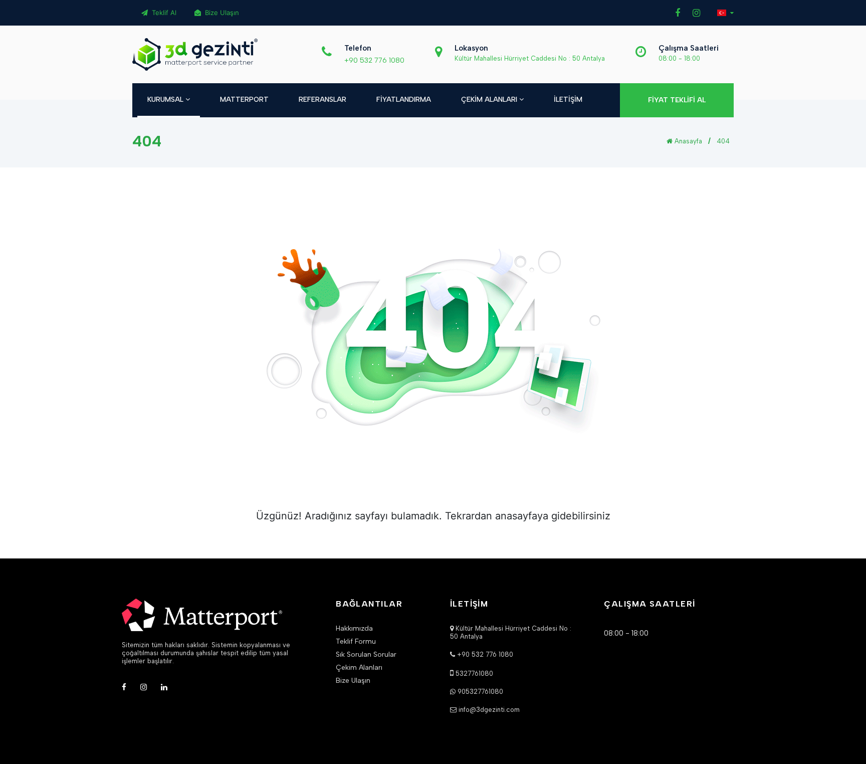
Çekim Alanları (359, 668)
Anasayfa (687, 141)
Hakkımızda (354, 629)
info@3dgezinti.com (489, 709)
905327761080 (480, 691)
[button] (725, 13)
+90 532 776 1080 (374, 60)
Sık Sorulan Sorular (366, 655)
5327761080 (474, 673)
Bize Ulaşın (221, 13)
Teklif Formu (356, 642)
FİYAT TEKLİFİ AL (677, 100)
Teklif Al (163, 13)
